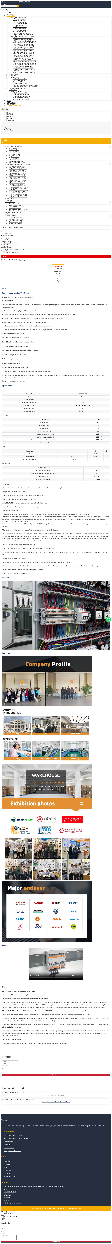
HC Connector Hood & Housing (23, 66)
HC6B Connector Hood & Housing (23, 68)
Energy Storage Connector (17, 88)
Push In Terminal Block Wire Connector (25, 86)
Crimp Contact (13, 74)
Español (10, 118)
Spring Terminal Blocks (20, 80)
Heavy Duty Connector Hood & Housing (21, 36)
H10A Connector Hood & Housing (23, 42)
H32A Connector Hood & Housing (23, 46)
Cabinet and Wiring (15, 91)
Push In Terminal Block (20, 79)
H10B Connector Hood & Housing (23, 49)
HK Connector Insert (19, 30)
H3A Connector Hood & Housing (23, 38)
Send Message (56, 1075)
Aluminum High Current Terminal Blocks (25, 85)
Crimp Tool (12, 75)
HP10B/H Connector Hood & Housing (24, 61)
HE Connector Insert (19, 20)
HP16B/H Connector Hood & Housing (24, 63)
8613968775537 (6, 1213)
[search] (18, 6)
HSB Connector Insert (20, 27)
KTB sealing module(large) (21, 96)
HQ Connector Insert (19, 28)
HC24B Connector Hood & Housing (24, 72)
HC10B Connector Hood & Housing (24, 69)
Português (10, 116)
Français (10, 115)
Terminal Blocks (14, 77)
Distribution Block (18, 82)
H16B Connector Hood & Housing (23, 50)
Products (11, 16)
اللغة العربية (10, 120)
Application (7, 1170)
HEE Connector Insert (20, 25)
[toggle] (2, 142)
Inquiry (4, 256)
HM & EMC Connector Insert (22, 33)
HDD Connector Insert (20, 23)
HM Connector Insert (19, 31)
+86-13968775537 (24, 2)
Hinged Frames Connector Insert (23, 35)
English (6, 109)
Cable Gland (13, 90)
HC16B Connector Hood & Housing (24, 71)
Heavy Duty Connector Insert (18, 17)
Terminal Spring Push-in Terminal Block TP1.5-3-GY (56, 1102)
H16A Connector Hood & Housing (23, 44)
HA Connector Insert (19, 19)
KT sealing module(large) (21, 99)
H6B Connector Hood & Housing (23, 47)
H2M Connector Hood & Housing (23, 58)
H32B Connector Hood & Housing (23, 53)
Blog (5, 1167)
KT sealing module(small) (21, 97)
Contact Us (7, 1173)
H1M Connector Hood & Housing (23, 57)
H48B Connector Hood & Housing (23, 55)
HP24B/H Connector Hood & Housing (24, 64)
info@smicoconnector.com (9, 2)
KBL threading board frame (21, 93)
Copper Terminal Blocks (20, 83)
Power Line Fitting (14, 105)
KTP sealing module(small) (21, 94)
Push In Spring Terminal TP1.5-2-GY (56, 1095)
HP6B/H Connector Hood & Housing (24, 60)
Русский (10, 113)
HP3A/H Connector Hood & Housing (24, 41)
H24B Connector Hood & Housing (23, 52)
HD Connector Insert (19, 22)
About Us (7, 1161)
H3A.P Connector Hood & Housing (24, 39)
